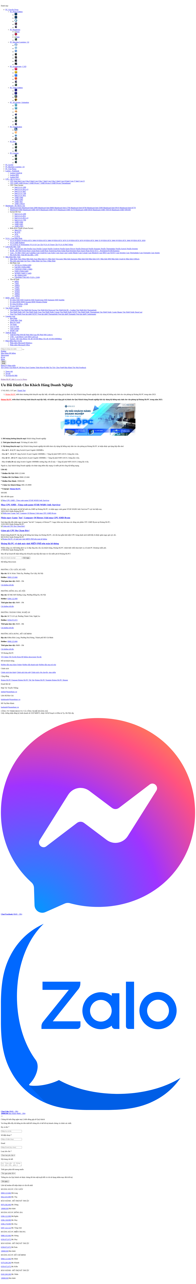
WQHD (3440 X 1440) (23, 273)
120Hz (17, 288)
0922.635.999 (6, 1197)
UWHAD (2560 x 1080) (23, 269)
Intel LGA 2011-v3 (21, 189)
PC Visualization (16, 127)
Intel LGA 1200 (20, 187)
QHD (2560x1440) (21, 271)
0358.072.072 (6, 1247)
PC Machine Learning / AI (19, 42)
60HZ (17, 281)
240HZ (17, 296)
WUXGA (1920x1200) (23, 265)
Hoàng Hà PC (10, 394)
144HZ (17, 290)
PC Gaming (14, 153)
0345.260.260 (6, 1274)
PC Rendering (15, 30)
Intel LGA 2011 (20, 216)
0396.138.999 (6, 1220)
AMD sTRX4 (20, 204)
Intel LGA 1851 (20, 195)
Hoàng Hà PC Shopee (60, 680)
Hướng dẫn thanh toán (30, 665)
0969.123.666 (12, 577)
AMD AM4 (19, 197)
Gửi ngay (26, 558)
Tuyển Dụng (16, 657)
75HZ (17, 283)
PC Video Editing (16, 88)
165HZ (17, 292)
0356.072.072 (12, 620)
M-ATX (17, 232)
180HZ (17, 294)
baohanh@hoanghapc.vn (10, 707)
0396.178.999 (6, 1224)
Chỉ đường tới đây (7, 585)
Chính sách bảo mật (23, 672)
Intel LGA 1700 (20, 193)
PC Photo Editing (16, 12)
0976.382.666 (6, 1205)
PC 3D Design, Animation (19, 102)
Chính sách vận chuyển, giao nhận (43, 672)
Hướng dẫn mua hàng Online (11, 665)
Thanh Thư (21, 390)
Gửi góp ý (5, 1181)
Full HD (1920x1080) (22, 267)
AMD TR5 (19, 202)
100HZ (17, 286)
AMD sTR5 (19, 226)
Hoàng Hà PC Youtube (43, 680)
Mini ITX (18, 230)
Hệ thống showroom (29, 657)
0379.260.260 (6, 1263)
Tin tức (39, 657)
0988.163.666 (6, 1236)
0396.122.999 (12, 599)
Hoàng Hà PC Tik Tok (26, 680)
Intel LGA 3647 (20, 191)
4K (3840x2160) (21, 275)
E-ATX (17, 236)
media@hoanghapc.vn (9, 692)
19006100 (5, 1209)
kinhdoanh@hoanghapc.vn (10, 699)
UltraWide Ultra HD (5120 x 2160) (27, 277)
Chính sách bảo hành (8, 672)
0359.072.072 (6, 1267)
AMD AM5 (19, 200)
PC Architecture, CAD (18, 66)
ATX (16, 234)
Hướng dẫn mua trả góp (47, 665)
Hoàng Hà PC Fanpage (9, 680)
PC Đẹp (13, 142)
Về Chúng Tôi (6, 657)
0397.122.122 (6, 1228)
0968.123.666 (12, 641)
